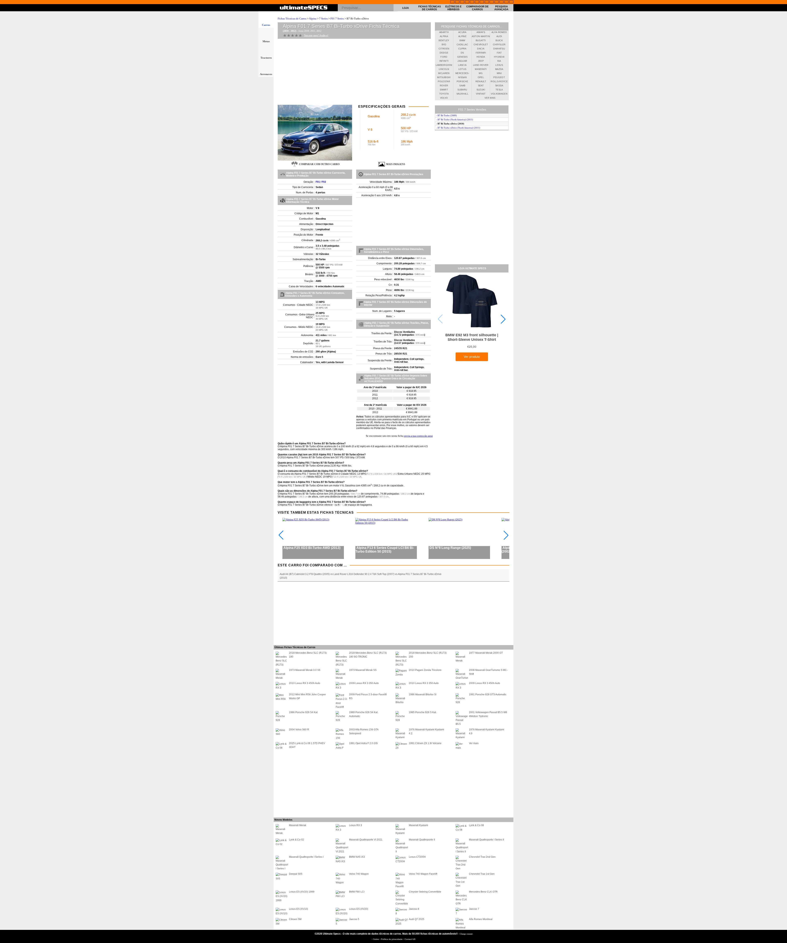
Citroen (444, 48)
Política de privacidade (392, 939)
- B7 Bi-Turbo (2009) (446, 115)
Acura (462, 32)
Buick (499, 40)
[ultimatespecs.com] (304, 8)
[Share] (782, 241)
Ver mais (490, 98)
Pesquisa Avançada (501, 8)
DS (462, 52)
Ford (443, 57)
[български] (492, 2)
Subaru (462, 89)
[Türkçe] (511, 2)
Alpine (462, 36)
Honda (481, 57)
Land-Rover (481, 65)
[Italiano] (487, 2)
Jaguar (462, 61)
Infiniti (444, 61)
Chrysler (499, 44)
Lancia (462, 65)
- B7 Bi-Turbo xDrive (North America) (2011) (458, 128)
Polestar (444, 81)
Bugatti (481, 40)
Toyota (444, 93)
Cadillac (462, 44)
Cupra (462, 48)
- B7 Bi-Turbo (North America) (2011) (454, 119)
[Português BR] (506, 2)
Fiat (499, 52)
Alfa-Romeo (499, 32)
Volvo (444, 98)
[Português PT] (472, 2)
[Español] (477, 2)
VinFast (481, 93)
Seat (481, 85)
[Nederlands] (497, 2)
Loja (405, 8)
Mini (499, 73)
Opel (481, 77)
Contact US (410, 939)
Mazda (499, 69)
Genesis (462, 57)
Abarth (444, 32)
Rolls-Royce (499, 81)
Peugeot (499, 77)
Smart (444, 89)
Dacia (480, 48)
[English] (452, 2)
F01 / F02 (321, 181)
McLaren (443, 73)
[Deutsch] (462, 2)
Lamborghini (444, 65)
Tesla (499, 89)
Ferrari (481, 52)
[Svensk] (467, 2)
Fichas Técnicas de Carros (429, 8)
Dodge (444, 52)
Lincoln (444, 69)
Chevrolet (481, 44)
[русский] (482, 2)
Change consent (466, 934)
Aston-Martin (481, 36)
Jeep (481, 61)
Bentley (444, 40)
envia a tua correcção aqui (418, 435)
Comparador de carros (477, 8)
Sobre (376, 939)
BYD (444, 44)
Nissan (462, 77)
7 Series (323, 18)
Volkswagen (499, 93)
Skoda (499, 85)
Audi (499, 36)
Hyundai (499, 57)
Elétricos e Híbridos (453, 8)
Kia (499, 61)
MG (481, 73)
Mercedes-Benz (462, 74)
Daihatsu (499, 48)
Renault (480, 81)
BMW (462, 40)
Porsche (462, 81)
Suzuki (481, 89)
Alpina (312, 18)
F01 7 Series (337, 18)
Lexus (499, 65)
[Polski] (501, 2)
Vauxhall (462, 93)
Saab (462, 85)
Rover (444, 85)
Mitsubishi (444, 77)
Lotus (462, 69)
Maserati (481, 69)
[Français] (457, 2)
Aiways (481, 32)
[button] (503, 319)
